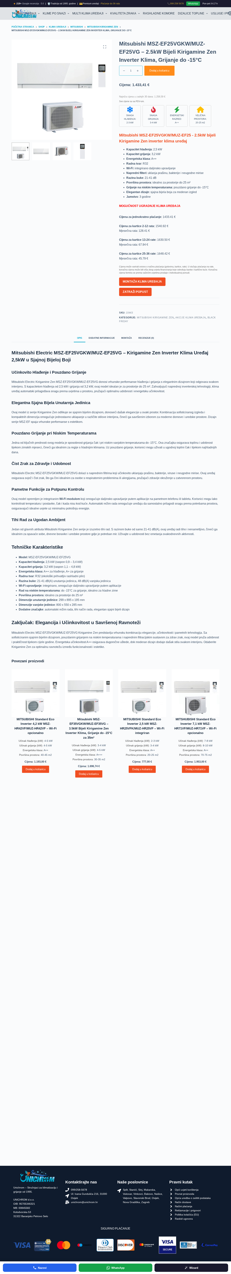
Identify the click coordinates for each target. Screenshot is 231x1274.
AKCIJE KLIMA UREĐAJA (190, 317)
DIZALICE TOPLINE (191, 13)
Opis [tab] (79, 338)
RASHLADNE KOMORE (159, 13)
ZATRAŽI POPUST (135, 291)
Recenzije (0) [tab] (146, 338)
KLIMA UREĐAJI (25, 13)
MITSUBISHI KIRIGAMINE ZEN (155, 317)
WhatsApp (193, 3)
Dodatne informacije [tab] (102, 338)
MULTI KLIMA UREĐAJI (87, 13)
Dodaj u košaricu (159, 70)
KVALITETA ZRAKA (123, 13)
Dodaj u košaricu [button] (35, 769)
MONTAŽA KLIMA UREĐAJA (142, 281)
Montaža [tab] (126, 338)
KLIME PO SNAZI (54, 13)
